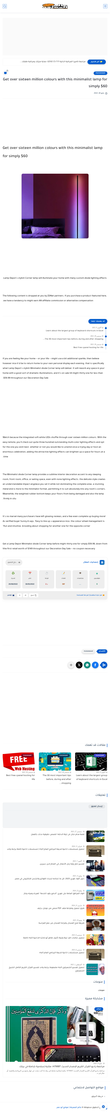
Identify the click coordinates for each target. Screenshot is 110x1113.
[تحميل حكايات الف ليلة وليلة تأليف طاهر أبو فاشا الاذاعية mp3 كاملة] (95, 940)
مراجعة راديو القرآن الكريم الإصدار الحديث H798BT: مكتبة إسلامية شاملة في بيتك (61, 1067)
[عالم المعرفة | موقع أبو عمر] (55, 6)
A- (19, 595)
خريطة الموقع (97, 1096)
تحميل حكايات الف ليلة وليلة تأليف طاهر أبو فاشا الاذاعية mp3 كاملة (53, 938)
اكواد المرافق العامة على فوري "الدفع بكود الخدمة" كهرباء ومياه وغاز (54, 894)
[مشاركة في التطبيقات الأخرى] (71, 665)
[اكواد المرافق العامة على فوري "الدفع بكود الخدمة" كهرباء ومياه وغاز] (95, 895)
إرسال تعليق (96, 806)
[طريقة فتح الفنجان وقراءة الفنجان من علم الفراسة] (95, 925)
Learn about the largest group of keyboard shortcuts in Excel (74, 331)
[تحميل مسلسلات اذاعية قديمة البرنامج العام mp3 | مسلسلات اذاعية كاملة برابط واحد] (95, 851)
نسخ (32, 595)
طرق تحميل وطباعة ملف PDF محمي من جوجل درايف (60, 908)
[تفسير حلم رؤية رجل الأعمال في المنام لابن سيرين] (95, 866)
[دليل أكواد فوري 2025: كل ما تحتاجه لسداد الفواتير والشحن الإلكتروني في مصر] (95, 880)
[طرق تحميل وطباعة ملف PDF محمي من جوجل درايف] (95, 910)
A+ (25, 595)
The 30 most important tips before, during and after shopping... (73, 339)
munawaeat (100, 73)
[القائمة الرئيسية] (105, 6)
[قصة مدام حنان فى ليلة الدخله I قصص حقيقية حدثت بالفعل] (95, 836)
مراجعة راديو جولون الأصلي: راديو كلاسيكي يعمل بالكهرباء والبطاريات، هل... (51, 62)
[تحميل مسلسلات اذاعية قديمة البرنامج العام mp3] (95, 954)
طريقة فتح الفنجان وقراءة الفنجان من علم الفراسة (61, 923)
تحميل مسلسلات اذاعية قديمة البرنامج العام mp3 (61, 953)
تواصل (9, 595)
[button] (95, 665)
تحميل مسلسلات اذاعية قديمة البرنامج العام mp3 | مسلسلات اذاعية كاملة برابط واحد (45, 849)
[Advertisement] (55, 36)
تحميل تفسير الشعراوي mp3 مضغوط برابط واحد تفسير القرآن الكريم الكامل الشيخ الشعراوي (46, 969)
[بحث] (5, 6)
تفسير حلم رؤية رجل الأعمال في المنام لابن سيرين (62, 864)
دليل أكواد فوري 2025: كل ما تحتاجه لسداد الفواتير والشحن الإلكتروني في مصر (49, 879)
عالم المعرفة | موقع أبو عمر (69, 1108)
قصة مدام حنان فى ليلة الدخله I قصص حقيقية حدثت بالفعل (57, 835)
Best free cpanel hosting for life (88, 348)
